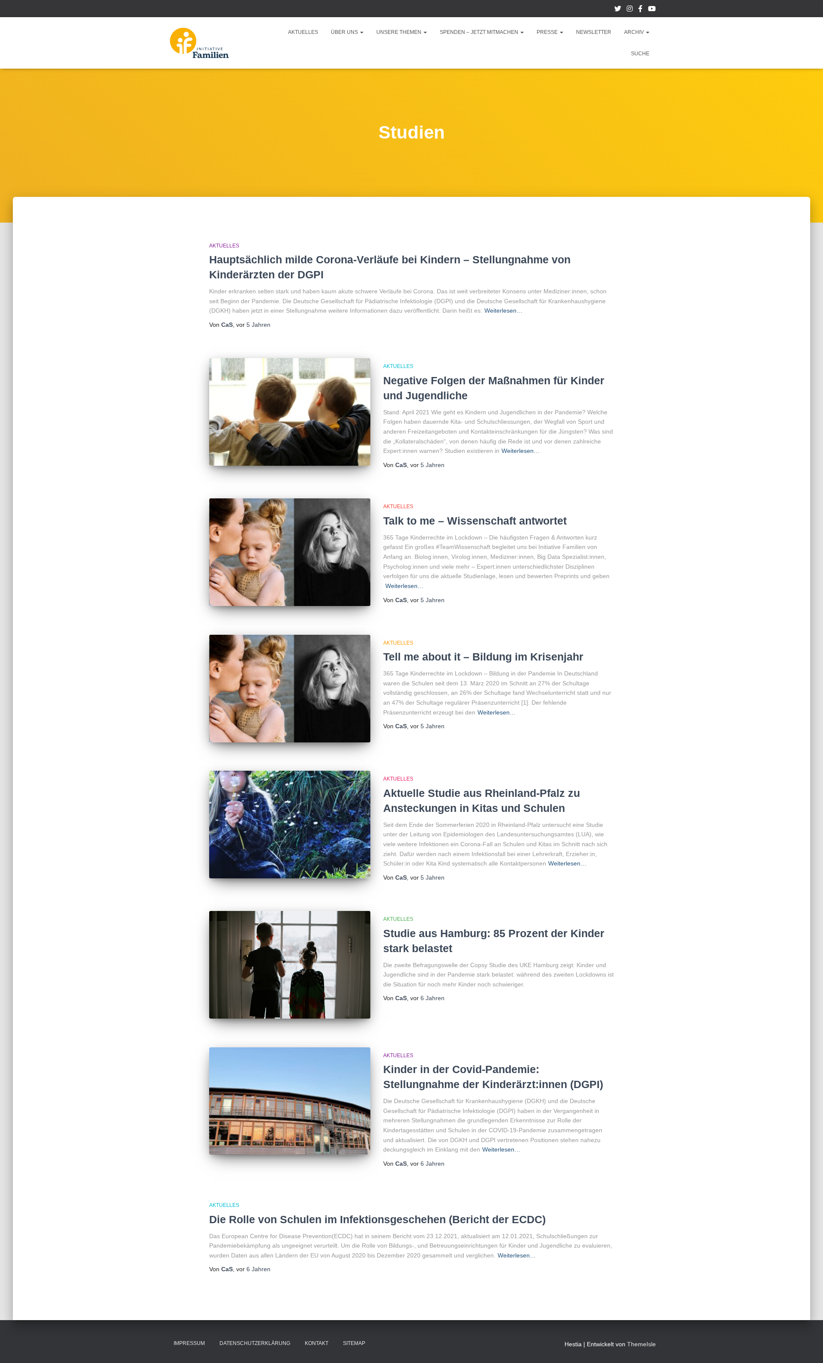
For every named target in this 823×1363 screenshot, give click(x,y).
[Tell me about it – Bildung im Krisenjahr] (289, 688)
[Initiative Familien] (199, 42)
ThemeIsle (641, 1344)
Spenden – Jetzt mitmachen (480, 32)
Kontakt (316, 1343)
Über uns (345, 32)
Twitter (617, 10)
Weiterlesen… (503, 310)
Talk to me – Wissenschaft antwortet (475, 521)
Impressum (189, 1343)
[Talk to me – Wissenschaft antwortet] (289, 552)
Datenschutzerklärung (254, 1343)
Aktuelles (303, 32)
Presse (548, 32)
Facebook (640, 10)
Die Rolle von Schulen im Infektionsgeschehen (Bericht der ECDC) (377, 1219)
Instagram (630, 10)
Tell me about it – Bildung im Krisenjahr (483, 657)
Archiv (634, 32)
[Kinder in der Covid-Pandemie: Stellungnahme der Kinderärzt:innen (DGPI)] (289, 1101)
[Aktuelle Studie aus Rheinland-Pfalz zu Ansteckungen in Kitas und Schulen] (289, 824)
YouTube (652, 10)
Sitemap (354, 1343)
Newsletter (593, 32)
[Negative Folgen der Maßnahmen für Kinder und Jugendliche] (289, 412)
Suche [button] (640, 54)
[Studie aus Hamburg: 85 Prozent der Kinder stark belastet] (289, 965)
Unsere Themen (399, 32)
